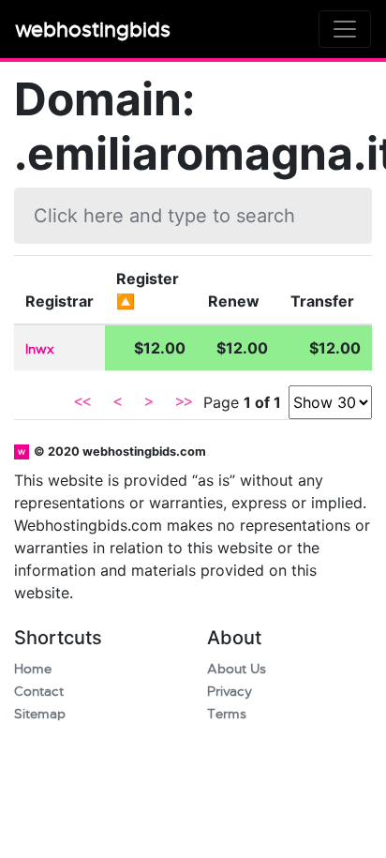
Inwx (39, 349)
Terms (226, 714)
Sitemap (40, 714)
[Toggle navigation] (345, 29)
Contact (39, 692)
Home (33, 669)
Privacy (229, 692)
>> (183, 402)
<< (82, 402)
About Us (236, 669)
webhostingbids (93, 29)
